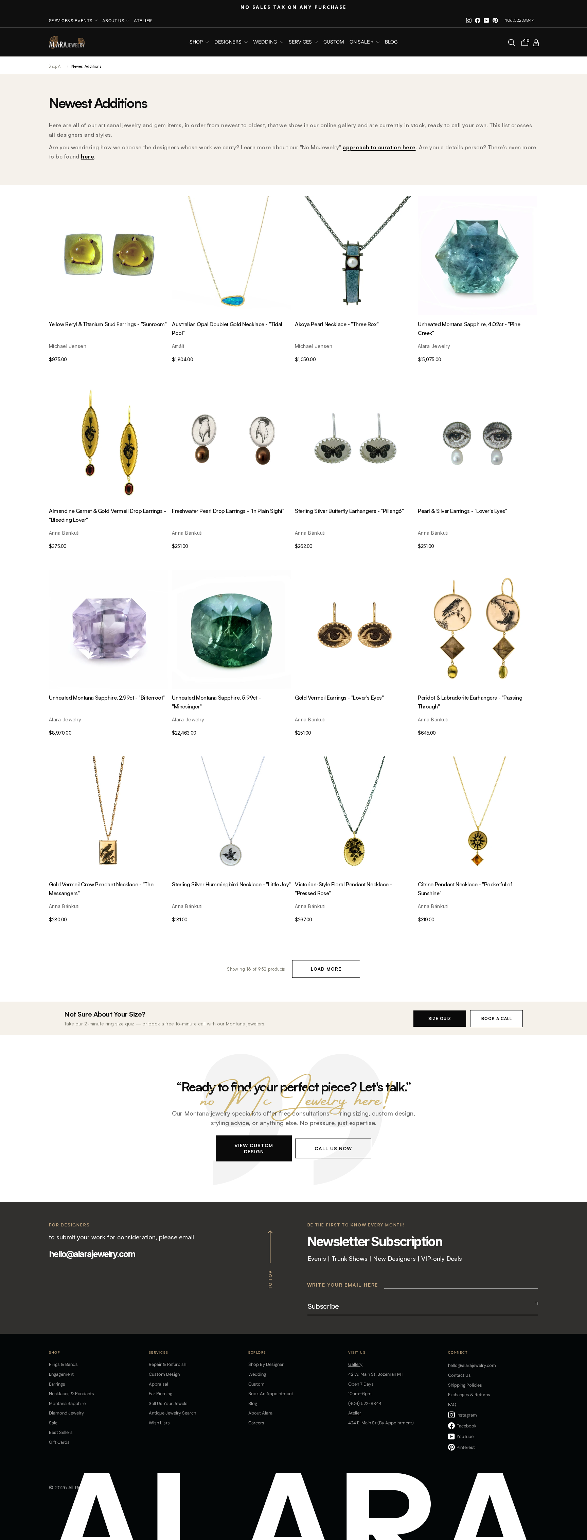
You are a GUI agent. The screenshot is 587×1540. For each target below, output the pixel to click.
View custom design (253, 1148)
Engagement (61, 1374)
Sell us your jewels (168, 1403)
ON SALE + (362, 42)
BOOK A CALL (496, 1018)
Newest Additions (86, 66)
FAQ (452, 1404)
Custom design (164, 1374)
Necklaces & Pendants (71, 1393)
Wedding (257, 1374)
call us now (333, 1148)
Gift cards (59, 1442)
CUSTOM (333, 42)
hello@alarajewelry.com (92, 1254)
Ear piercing (160, 1393)
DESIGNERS (228, 42)
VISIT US (357, 1352)
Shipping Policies (465, 1385)
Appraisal (158, 1384)
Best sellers (61, 1432)
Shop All (56, 66)
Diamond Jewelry (66, 1413)
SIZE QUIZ (439, 1018)
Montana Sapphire (67, 1403)
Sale (53, 1423)
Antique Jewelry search (172, 1413)
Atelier (143, 20)
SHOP (197, 42)
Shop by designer (266, 1364)
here (87, 156)
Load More (326, 969)
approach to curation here (379, 147)
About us (113, 20)
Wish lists (159, 1423)
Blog (391, 42)
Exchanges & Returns (469, 1394)
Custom (256, 1384)
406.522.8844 (519, 20)
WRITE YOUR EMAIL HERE (342, 1285)
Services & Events (70, 20)
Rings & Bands (63, 1364)
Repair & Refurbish (167, 1364)
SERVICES (301, 42)
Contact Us (459, 1375)
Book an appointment (270, 1393)
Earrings (57, 1384)
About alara (260, 1413)
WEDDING (265, 42)
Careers (256, 1423)
